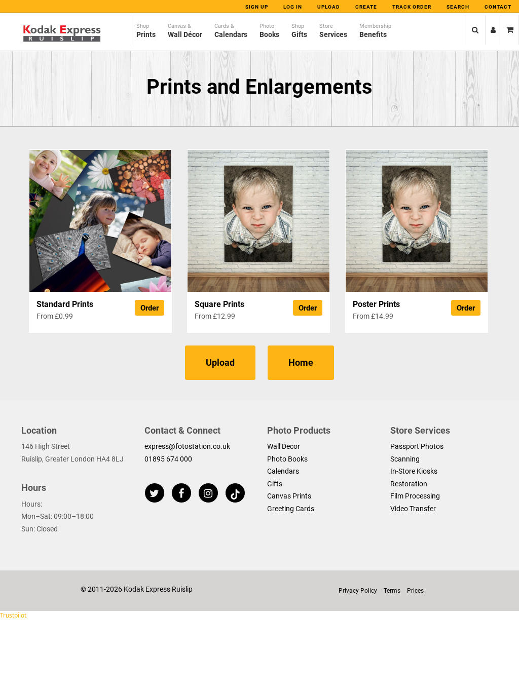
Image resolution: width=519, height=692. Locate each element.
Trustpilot (13, 615)
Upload (328, 7)
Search (458, 7)
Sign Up (256, 7)
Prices (415, 590)
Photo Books (287, 459)
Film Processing (415, 496)
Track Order (411, 7)
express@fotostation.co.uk (187, 446)
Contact (498, 7)
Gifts (274, 484)
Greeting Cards (290, 509)
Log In (292, 7)
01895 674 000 (168, 459)
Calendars (283, 471)
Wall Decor (283, 446)
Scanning (405, 459)
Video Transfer (413, 509)
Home (300, 362)
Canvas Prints (289, 496)
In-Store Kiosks (413, 471)
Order (149, 308)
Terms (392, 590)
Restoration (408, 484)
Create (366, 7)
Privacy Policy (358, 590)
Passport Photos (416, 446)
